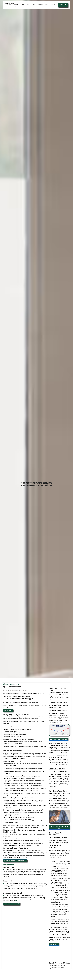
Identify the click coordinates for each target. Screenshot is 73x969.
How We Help (25, 4)
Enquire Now (63, 4)
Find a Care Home (43, 4)
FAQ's (33, 4)
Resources (53, 4)
